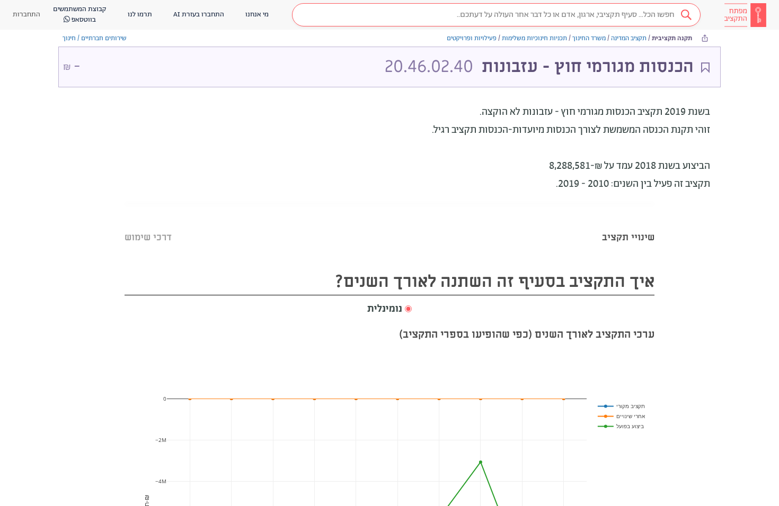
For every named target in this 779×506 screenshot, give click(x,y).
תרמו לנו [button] (140, 15)
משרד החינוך (589, 38)
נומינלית (384, 309)
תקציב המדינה (629, 38)
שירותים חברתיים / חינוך (95, 38)
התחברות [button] (26, 15)
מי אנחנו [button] (257, 15)
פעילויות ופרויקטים (472, 38)
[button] (496, 14)
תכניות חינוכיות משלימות (534, 38)
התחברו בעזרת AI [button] (198, 15)
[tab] (628, 224)
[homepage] (745, 15)
